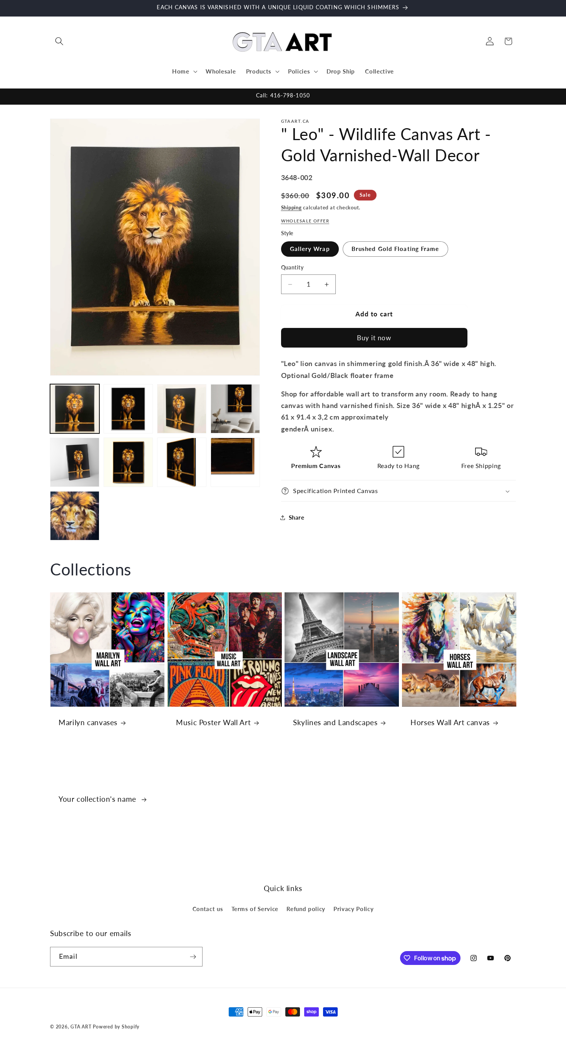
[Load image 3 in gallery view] (181, 408)
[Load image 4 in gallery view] (235, 408)
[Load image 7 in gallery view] (181, 462)
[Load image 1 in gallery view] (74, 408)
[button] (59, 41)
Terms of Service (255, 908)
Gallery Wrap (310, 249)
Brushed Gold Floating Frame (395, 249)
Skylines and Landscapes (335, 722)
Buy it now (374, 338)
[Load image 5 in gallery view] (74, 462)
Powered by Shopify (116, 1027)
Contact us (208, 908)
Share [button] (297, 517)
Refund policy (305, 908)
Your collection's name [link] (99, 798)
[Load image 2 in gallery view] (128, 408)
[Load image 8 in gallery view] (235, 462)
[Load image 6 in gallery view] (128, 462)
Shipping (291, 207)
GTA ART (80, 1027)
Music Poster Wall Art (213, 722)
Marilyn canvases (88, 722)
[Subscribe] (193, 957)
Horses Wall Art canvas (450, 722)
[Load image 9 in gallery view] (74, 515)
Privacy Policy (353, 908)
